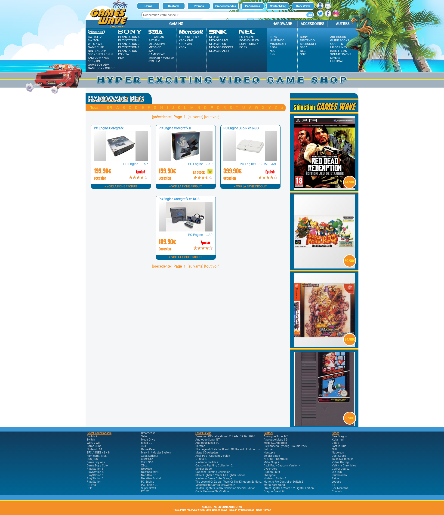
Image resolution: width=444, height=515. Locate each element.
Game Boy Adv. (98, 64)
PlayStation (127, 50)
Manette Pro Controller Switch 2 (215, 485)
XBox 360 (185, 44)
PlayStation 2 (128, 47)
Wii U (91, 44)
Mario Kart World (274, 485)
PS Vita (123, 54)
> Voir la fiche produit (121, 186)
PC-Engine (246, 37)
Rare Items (338, 50)
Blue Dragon (339, 436)
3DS (90, 61)
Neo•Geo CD (217, 44)
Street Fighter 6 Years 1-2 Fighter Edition (220, 475)
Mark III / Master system (161, 59)
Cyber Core (270, 468)
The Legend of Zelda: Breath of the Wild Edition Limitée (230, 449)
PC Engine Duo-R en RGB (241, 128)
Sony (274, 37)
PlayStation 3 (128, 44)
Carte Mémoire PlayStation (212, 491)
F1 (333, 485)
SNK (272, 54)
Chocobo (337, 491)
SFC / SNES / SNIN (100, 54)
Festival (336, 61)
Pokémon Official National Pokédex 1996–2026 (225, 436)
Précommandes (225, 6)
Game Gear (156, 54)
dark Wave (303, 6)
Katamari (338, 439)
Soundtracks (340, 54)
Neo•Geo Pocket (221, 47)
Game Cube (96, 47)
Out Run (337, 472)
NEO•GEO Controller (276, 459)
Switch (93, 40)
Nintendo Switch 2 (206, 462)
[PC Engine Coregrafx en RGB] (185, 230)
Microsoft (278, 44)
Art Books (338, 37)
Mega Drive (157, 44)
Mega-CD (154, 47)
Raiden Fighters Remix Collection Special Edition (225, 488)
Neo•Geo (215, 37)
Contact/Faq (278, 6)
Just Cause (339, 455)
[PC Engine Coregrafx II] (185, 159)
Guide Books (339, 40)
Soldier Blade (203, 468)
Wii (100, 44)
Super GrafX (248, 44)
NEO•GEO (201, 459)
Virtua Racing (340, 462)
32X (151, 50)
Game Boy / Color (101, 68)
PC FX (243, 47)
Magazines (338, 47)
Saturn (154, 40)
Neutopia (269, 452)
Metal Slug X (271, 462)
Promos (199, 6)
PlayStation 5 (128, 37)
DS (98, 61)
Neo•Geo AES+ (219, 50)
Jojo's (335, 442)
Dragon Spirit (272, 472)
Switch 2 (95, 37)
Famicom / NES (98, 57)
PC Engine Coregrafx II (175, 128)
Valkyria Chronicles (344, 465)
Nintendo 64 (97, 50)
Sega (273, 47)
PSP (121, 57)
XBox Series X (189, 37)
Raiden (336, 478)
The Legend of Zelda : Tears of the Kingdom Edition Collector (233, 481)
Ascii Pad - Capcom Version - (213, 455)
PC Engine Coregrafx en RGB (179, 199)
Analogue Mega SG (207, 442)
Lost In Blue (339, 446)
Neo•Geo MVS (218, 40)
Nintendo (277, 40)
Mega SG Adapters (207, 452)
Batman (200, 446)
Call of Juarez (340, 468)
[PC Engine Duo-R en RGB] (250, 159)
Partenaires (252, 6)
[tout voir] (211, 117)
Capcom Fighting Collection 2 (214, 465)
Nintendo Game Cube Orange (213, 478)
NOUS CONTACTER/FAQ (228, 507)
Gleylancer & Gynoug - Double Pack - (286, 446)
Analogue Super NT (207, 439)
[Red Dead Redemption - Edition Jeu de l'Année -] (324, 188)
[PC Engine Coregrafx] (121, 159)
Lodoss (336, 481)
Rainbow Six (339, 475)
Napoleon (338, 452)
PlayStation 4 (128, 40)
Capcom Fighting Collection (212, 472)
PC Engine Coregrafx (108, 128)
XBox (182, 47)
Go (310, 15)
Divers (335, 57)
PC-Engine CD (249, 40)
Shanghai (270, 475)
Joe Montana (340, 488)
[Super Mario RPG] (324, 267)
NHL (334, 449)
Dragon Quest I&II (274, 491)
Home (148, 6)
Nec (272, 50)
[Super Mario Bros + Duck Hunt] (324, 424)
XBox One (186, 40)
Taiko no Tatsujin (343, 459)
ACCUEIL (207, 507)
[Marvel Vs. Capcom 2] (324, 346)
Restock (173, 6)
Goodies (336, 44)
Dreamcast (157, 37)
